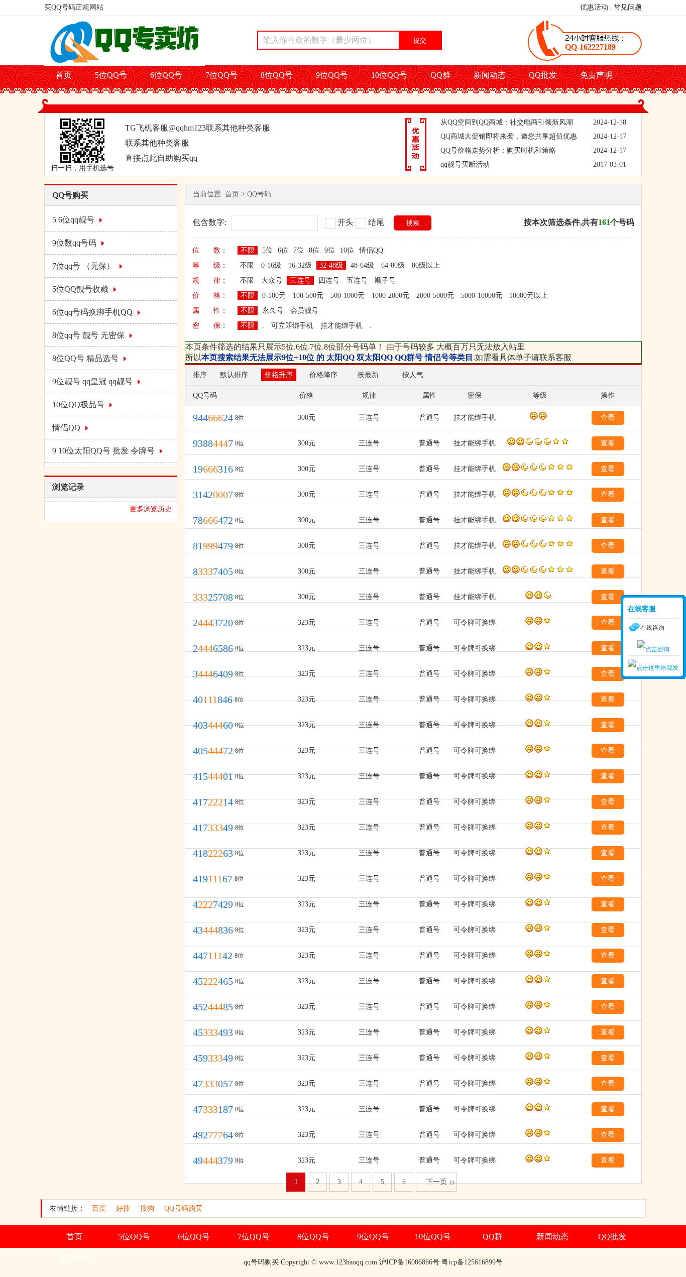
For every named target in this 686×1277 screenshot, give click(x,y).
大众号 (271, 280)
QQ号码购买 (183, 1208)
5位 (267, 250)
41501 (213, 776)
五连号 (357, 280)
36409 (213, 673)
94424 (213, 417)
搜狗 (147, 1208)
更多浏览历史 (151, 509)
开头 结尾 (360, 222)
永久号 (272, 310)
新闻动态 (490, 75)
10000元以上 (528, 295)
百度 (99, 1208)
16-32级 (300, 265)
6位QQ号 (166, 75)
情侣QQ (66, 427)
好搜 (123, 1208)
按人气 (412, 375)
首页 (64, 75)
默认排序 (234, 375)
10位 (347, 250)
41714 (213, 801)
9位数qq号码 (74, 243)
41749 (213, 827)
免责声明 (596, 75)
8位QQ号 (277, 75)
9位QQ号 (332, 75)
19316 (213, 469)
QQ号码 (259, 194)
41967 (213, 878)
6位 (283, 250)
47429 (213, 904)
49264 (213, 1134)
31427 (213, 494)
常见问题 (628, 7)
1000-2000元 (390, 295)
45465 (213, 981)
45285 (213, 1006)
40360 (213, 725)
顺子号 (385, 280)
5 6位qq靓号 (73, 219)
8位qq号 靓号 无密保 (88, 335)
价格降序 (323, 375)
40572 (213, 750)
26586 (213, 648)
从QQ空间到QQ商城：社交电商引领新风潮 (506, 122)
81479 (213, 545)
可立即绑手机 (292, 325)
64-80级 (393, 265)
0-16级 (271, 265)
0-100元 (274, 295)
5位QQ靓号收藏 (80, 289)
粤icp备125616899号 (472, 1262)
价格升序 (279, 375)
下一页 (436, 1182)
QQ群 (440, 75)
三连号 (300, 280)
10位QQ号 (389, 75)
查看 (608, 417)
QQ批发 (543, 75)
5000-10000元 (481, 295)
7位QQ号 (221, 75)
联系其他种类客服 (238, 128)
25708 (213, 597)
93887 (213, 443)
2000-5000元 (435, 295)
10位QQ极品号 (78, 404)
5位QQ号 (111, 75)
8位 (314, 250)
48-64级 (362, 265)
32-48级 (331, 265)
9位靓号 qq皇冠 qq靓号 (92, 381)
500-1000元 (347, 295)
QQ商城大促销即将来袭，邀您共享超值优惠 (508, 136)
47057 (213, 1083)
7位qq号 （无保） (83, 266)
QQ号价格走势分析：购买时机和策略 (498, 150)
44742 (213, 955)
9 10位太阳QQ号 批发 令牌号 (103, 450)
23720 (213, 622)
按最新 (368, 375)
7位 (298, 250)
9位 (329, 250)
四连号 (328, 280)
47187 (213, 1109)
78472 (213, 520)
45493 (213, 1032)
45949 (213, 1058)
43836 (213, 930)
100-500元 (308, 295)
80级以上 (426, 265)
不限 (248, 250)
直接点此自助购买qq (161, 158)
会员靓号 (304, 310)
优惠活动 (594, 7)
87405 (213, 571)
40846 (213, 699)
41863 (213, 853)
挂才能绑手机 (341, 325)
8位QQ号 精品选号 (85, 358)
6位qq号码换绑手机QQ (92, 312)
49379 (213, 1160)
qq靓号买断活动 (465, 164)
